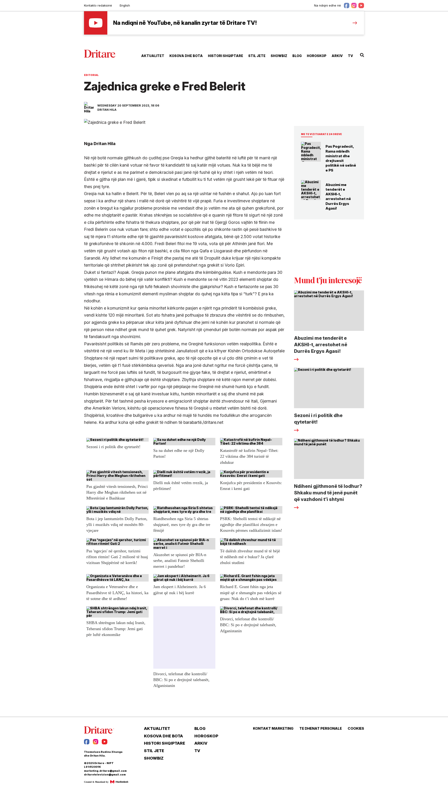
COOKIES (356, 728)
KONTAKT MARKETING (273, 728)
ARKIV (337, 56)
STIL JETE (257, 56)
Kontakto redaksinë (98, 5)
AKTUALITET (152, 56)
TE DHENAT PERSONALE (320, 728)
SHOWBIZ (279, 56)
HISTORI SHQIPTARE (225, 56)
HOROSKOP (316, 56)
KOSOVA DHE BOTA (186, 56)
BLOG (297, 56)
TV (350, 56)
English (125, 5)
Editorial (91, 75)
